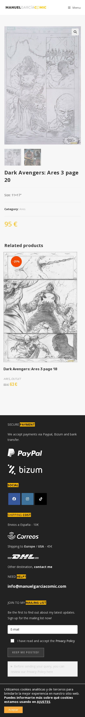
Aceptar (13, 710)
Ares (22, 209)
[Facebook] (14, 499)
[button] (75, 31)
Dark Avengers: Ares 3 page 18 (30, 369)
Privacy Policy (65, 641)
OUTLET (16, 379)
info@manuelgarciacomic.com (37, 586)
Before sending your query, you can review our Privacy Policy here (38, 669)
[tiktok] (41, 499)
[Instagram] (28, 499)
